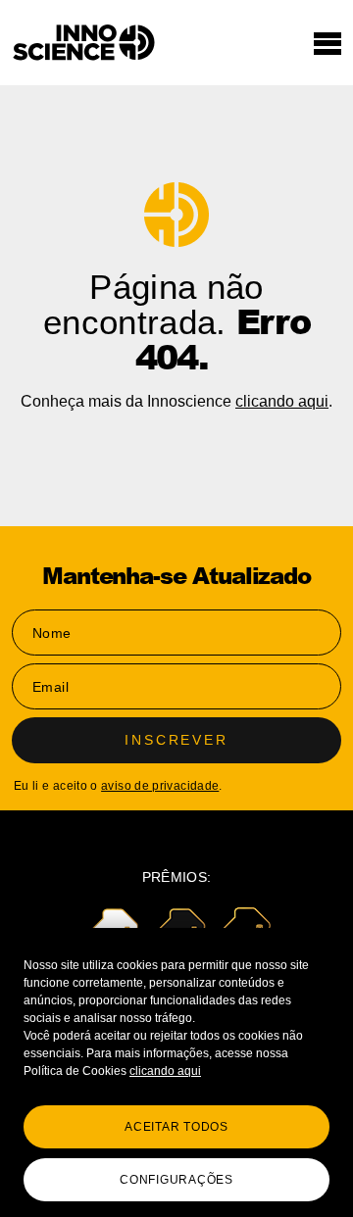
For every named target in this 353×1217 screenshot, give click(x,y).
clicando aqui (165, 1071)
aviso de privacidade (160, 786)
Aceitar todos (176, 1127)
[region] (176, 1072)
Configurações (176, 1180)
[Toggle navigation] (327, 43)
